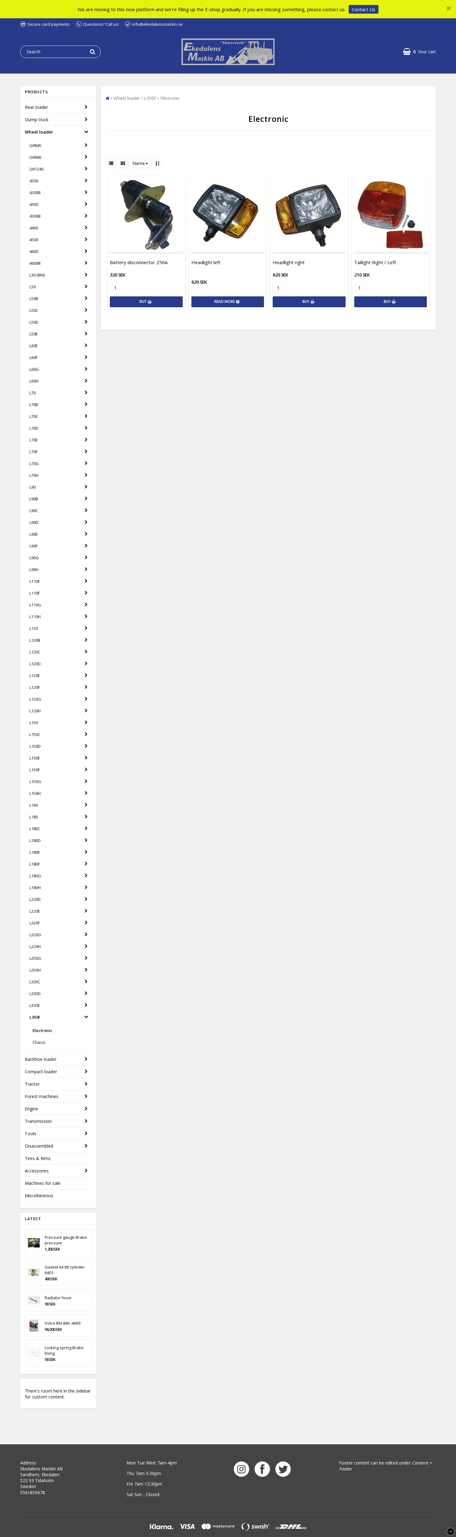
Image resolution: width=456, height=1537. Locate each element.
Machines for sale (42, 1183)
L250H (35, 970)
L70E (33, 440)
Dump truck (36, 119)
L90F (33, 546)
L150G (35, 781)
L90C (33, 510)
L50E (33, 334)
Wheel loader (39, 132)
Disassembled (39, 1146)
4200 (33, 181)
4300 (33, 204)
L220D (35, 899)
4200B (35, 192)
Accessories (37, 1171)
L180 (33, 817)
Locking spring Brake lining (64, 1350)
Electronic (42, 1030)
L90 (32, 487)
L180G (35, 876)
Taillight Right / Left (375, 262)
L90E (33, 534)
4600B (35, 263)
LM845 (35, 145)
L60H (33, 381)
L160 (33, 805)
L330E (34, 1005)
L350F (34, 1017)
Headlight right (289, 262)
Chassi (39, 1042)
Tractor (32, 1084)
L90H (33, 569)
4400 (33, 228)
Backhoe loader (40, 1059)
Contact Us (363, 9)
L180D (35, 840)
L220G (35, 934)
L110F (34, 593)
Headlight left (206, 262)
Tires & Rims (38, 1158)
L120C (34, 652)
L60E (33, 345)
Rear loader (36, 107)
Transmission (38, 1121)
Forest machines (41, 1096)
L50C (33, 310)
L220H (35, 946)
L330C (34, 982)
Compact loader (41, 1071)
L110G (35, 605)
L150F (34, 770)
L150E (34, 758)
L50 (32, 287)
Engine (31, 1109)
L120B (34, 640)
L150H (35, 793)
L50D (33, 322)
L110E (34, 581)
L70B (33, 404)
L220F (34, 923)
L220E (34, 911)
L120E (34, 675)
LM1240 (36, 169)
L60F (33, 357)
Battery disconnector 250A (139, 262)
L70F (33, 451)
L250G (35, 958)
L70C (33, 416)
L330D (35, 993)
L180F (34, 864)
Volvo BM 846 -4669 (62, 1323)
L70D (33, 428)
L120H (35, 711)
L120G (35, 699)
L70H (33, 475)
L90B (33, 499)
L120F (34, 687)
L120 (33, 628)
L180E (34, 852)
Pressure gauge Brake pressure (66, 1240)
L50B (33, 298)
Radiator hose (58, 1297)
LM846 (35, 157)
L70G (34, 463)
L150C (34, 734)
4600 (33, 251)
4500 (33, 239)
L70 (32, 393)
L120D (35, 664)
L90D (33, 522)
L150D (35, 746)
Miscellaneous (39, 1195)
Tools (30, 1133)
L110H (35, 616)
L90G (34, 557)
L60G (34, 369)
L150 (33, 722)
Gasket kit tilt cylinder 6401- (65, 1269)
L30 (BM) (37, 275)
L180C (34, 828)
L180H (35, 887)
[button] (419, 51)
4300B (35, 216)
